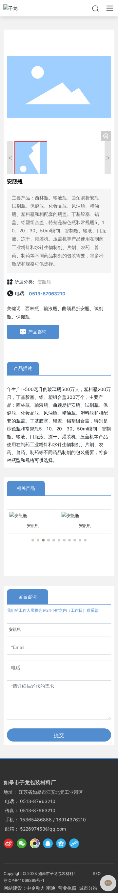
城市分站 (88, 888)
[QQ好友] (48, 843)
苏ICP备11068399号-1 (24, 880)
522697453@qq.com (43, 829)
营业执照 (67, 888)
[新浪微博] (8, 843)
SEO (97, 873)
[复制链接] (74, 843)
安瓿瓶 (44, 282)
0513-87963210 (47, 293)
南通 (50, 888)
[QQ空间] (61, 843)
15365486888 (36, 819)
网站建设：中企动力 (24, 888)
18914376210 (71, 819)
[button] (32, 540)
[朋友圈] (35, 843)
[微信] (22, 843)
